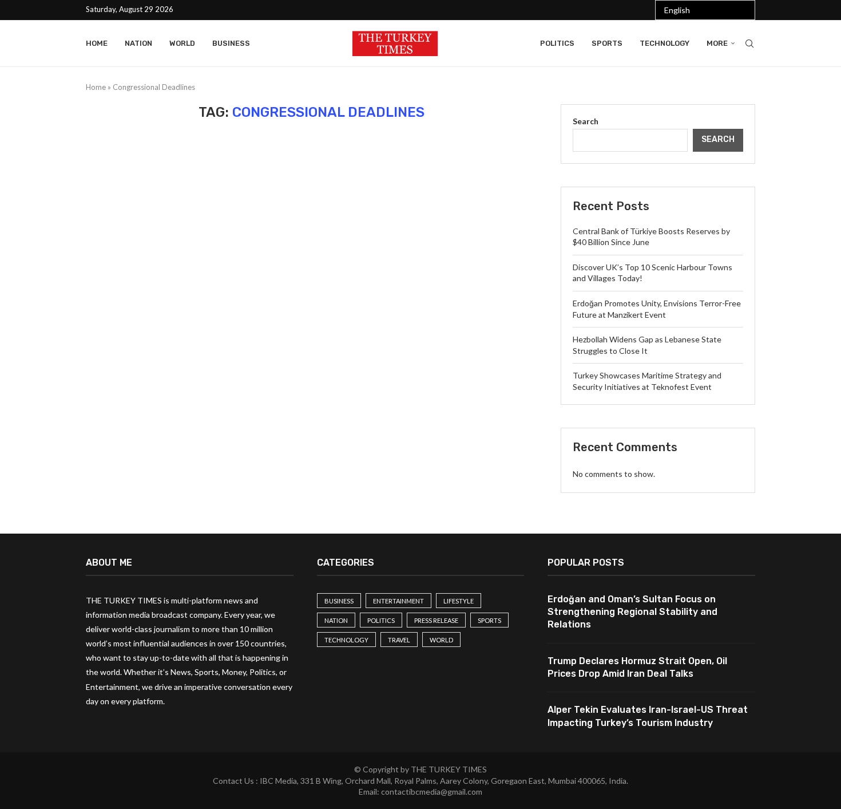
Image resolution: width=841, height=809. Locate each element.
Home (97, 43)
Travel (399, 640)
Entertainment (398, 601)
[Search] (749, 43)
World (182, 43)
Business (231, 43)
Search (585, 121)
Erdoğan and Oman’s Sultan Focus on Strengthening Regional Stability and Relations (632, 612)
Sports (607, 43)
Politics (557, 43)
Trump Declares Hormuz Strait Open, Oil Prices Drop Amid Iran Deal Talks (637, 667)
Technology (664, 43)
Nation (138, 43)
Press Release (436, 620)
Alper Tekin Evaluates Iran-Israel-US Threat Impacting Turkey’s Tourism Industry (648, 716)
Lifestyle (458, 601)
